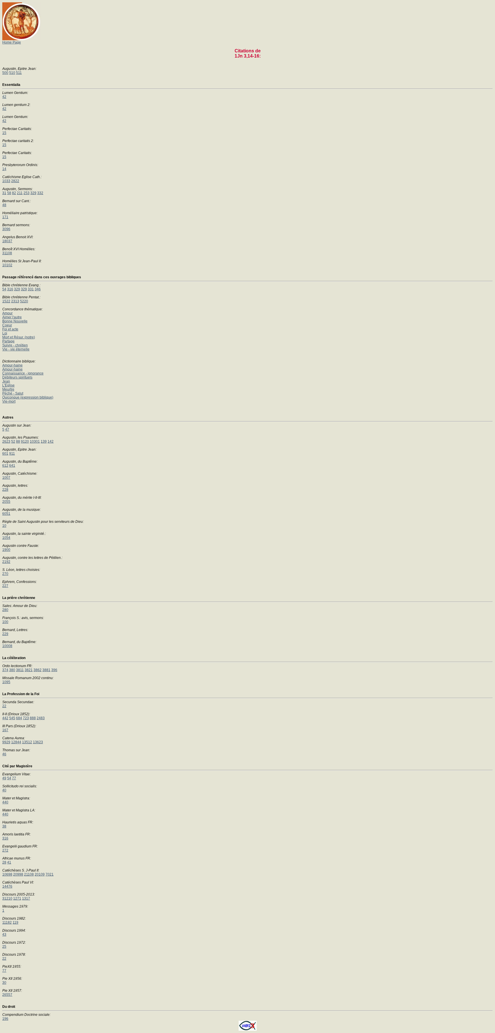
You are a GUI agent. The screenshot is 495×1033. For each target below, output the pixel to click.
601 (5, 454)
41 (9, 862)
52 (13, 441)
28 (4, 862)
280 (5, 610)
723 (26, 718)
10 (4, 526)
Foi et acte (10, 329)
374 (5, 670)
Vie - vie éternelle (16, 349)
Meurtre (8, 389)
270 (5, 574)
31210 (7, 898)
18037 (7, 241)
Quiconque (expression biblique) (27, 397)
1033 (6, 181)
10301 (35, 441)
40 (4, 790)
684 (19, 718)
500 (5, 73)
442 (5, 718)
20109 (40, 874)
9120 (25, 441)
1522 (6, 301)
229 (5, 634)
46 (4, 754)
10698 (7, 874)
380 (12, 670)
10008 (7, 646)
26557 (7, 995)
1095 (6, 682)
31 (4, 193)
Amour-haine (12, 365)
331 (31, 289)
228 (5, 490)
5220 (24, 301)
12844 (16, 742)
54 (4, 289)
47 (7, 429)
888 (33, 718)
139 (44, 441)
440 (5, 802)
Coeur (7, 325)
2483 (41, 718)
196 (5, 1019)
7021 (50, 874)
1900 (6, 550)
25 (4, 947)
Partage (8, 341)
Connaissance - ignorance (23, 373)
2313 (15, 301)
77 (14, 778)
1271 (17, 898)
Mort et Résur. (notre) (18, 337)
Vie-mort (8, 401)
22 (4, 706)
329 (33, 193)
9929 (6, 742)
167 (5, 730)
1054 (6, 538)
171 (5, 217)
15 (4, 133)
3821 (29, 670)
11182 (7, 922)
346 (38, 289)
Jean (6, 381)
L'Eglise (8, 385)
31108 (7, 253)
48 (4, 205)
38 (4, 826)
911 (12, 454)
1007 (6, 478)
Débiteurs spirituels (17, 377)
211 (20, 193)
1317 (26, 898)
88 (18, 441)
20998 (18, 874)
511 (19, 73)
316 (10, 289)
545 (12, 718)
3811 (20, 670)
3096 (6, 229)
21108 (29, 874)
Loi (4, 333)
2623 (6, 441)
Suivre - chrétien (15, 345)
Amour (7, 313)
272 (5, 850)
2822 (15, 181)
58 (9, 193)
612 (5, 466)
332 (40, 193)
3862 (38, 670)
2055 (6, 502)
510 (12, 73)
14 (4, 169)
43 (4, 935)
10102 (7, 265)
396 (54, 670)
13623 (38, 742)
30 (4, 983)
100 (5, 622)
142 (51, 441)
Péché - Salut (12, 393)
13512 (27, 742)
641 (12, 466)
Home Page (11, 42)
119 (15, 922)
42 (4, 97)
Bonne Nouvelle (15, 321)
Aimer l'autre (12, 317)
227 (5, 586)
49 (4, 778)
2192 (6, 562)
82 (14, 193)
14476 (7, 886)
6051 (6, 514)
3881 (46, 670)
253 (26, 193)
